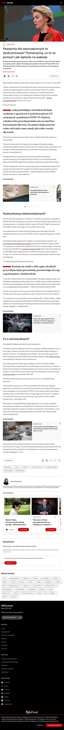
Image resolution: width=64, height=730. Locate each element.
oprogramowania (9, 374)
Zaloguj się (9, 563)
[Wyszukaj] (61, 2)
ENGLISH (4, 649)
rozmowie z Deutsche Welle (31, 249)
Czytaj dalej (23, 529)
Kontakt (3, 642)
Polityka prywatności (7, 669)
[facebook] (47, 460)
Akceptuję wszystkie (54, 725)
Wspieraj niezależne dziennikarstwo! (12, 612)
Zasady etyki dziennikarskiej (9, 662)
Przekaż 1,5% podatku (7, 635)
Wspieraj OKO (5, 632)
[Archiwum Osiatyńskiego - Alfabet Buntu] (32, 712)
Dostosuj (40, 725)
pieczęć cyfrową (54, 356)
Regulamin (4, 665)
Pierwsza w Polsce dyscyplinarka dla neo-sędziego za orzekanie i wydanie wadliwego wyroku (43, 522)
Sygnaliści (4, 645)
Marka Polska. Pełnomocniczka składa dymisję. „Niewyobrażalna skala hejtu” (16, 522)
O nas (3, 628)
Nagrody (3, 639)
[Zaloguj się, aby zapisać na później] (55, 517)
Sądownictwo (37, 517)
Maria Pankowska (16, 481)
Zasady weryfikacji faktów (9, 659)
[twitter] (51, 460)
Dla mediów (4, 672)
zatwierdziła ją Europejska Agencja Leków (17, 244)
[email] (55, 460)
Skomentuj (54, 76)
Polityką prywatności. (31, 719)
